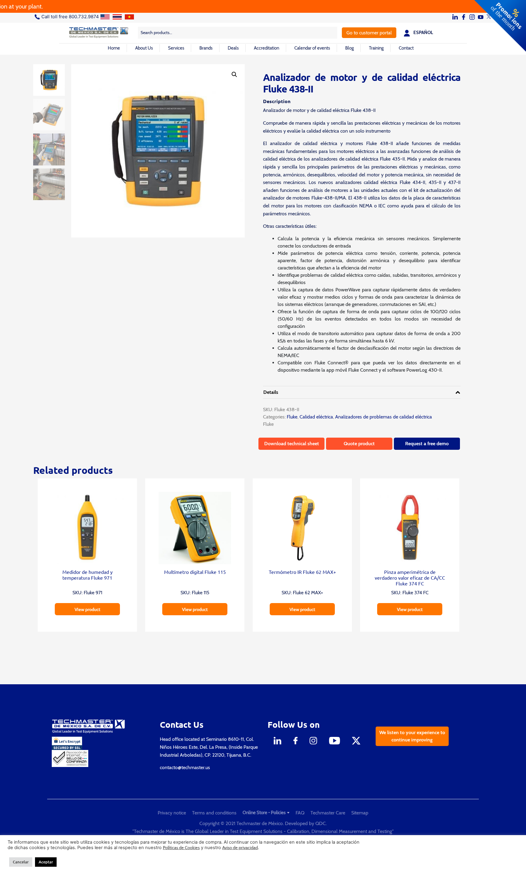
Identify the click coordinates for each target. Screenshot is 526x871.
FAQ (300, 813)
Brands (205, 48)
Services (176, 48)
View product (87, 609)
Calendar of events (312, 48)
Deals (233, 48)
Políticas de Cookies (181, 847)
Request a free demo (427, 443)
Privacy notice (172, 813)
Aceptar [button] (46, 862)
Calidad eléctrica (316, 417)
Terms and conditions (214, 813)
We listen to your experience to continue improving (412, 736)
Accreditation (266, 48)
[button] (234, 74)
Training (376, 48)
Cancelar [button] (21, 862)
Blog (349, 48)
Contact (406, 48)
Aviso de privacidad (240, 847)
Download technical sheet (291, 443)
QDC (320, 823)
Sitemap (359, 813)
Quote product (359, 443)
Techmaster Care (327, 813)
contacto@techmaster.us (185, 767)
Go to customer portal (369, 33)
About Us (144, 48)
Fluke (291, 417)
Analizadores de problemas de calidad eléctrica (383, 417)
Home (114, 48)
